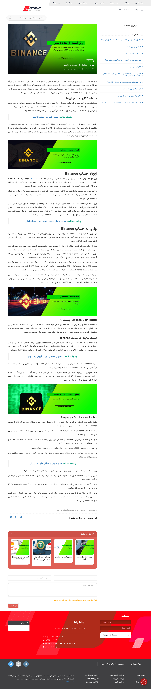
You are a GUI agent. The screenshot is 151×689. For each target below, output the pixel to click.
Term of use (69, 681)
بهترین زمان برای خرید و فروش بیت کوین (45, 356)
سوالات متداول (82, 3)
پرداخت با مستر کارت (117, 675)
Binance (34, 178)
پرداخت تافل (119, 682)
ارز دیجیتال (83, 510)
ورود (136, 9)
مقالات (90, 60)
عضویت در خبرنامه (110, 635)
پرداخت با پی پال (118, 678)
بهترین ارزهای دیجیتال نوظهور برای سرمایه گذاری (46, 221)
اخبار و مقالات (114, 3)
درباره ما (69, 3)
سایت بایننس (73, 510)
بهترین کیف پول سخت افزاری (45, 117)
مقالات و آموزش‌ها (92, 682)
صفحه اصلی (139, 3)
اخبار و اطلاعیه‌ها (93, 678)
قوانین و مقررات (98, 3)
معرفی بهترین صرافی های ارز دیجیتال (46, 463)
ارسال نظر (13, 605)
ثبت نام (126, 9)
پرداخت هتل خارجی (92, 675)
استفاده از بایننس (62, 510)
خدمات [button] (127, 3)
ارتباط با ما (56, 3)
